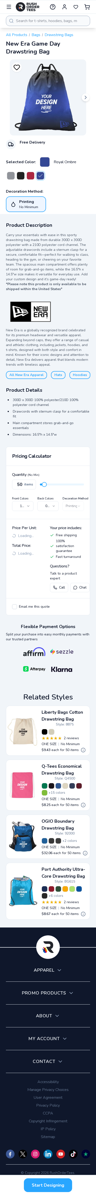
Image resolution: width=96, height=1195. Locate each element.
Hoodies (80, 375)
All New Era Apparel (26, 375)
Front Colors (20, 498)
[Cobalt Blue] (45, 841)
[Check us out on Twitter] (22, 1154)
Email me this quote (34, 606)
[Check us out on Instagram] (35, 1154)
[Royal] (58, 786)
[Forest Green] (58, 889)
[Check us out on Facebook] (10, 1154)
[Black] (21, 176)
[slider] (44, 484)
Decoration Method (75, 498)
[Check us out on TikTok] (73, 1154)
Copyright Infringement (48, 1121)
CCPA (48, 1113)
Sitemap (48, 1137)
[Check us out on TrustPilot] (85, 1154)
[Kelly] (45, 786)
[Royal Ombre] (45, 162)
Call (62, 587)
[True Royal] (79, 889)
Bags (36, 35)
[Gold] (65, 889)
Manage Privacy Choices (48, 1089)
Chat (82, 587)
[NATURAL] (51, 732)
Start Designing (48, 1185)
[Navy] (72, 786)
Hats (58, 375)
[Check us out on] (48, 1154)
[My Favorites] (75, 7)
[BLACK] (45, 732)
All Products (16, 35)
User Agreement (48, 1097)
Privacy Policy (48, 1105)
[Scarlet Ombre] (30, 176)
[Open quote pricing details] (83, 750)
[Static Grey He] (11, 176)
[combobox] (48, 21)
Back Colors (45, 498)
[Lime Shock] (72, 889)
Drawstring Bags (59, 35)
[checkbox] (14, 606)
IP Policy (48, 1129)
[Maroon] (79, 786)
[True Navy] (45, 889)
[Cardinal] (51, 889)
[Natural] (65, 786)
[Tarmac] (58, 841)
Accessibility (48, 1082)
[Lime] (45, 793)
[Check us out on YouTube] (60, 1154)
